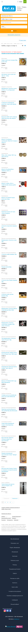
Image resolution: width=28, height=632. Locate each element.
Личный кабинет (15, 604)
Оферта (15, 573)
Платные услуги (15, 560)
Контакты (14, 582)
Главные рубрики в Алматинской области (10, 507)
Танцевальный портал (14, 569)
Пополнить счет (15, 543)
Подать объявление (15, 547)
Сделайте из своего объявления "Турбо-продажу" (12, 53)
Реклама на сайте (14, 578)
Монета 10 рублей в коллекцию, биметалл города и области (9, 141)
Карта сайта (15, 587)
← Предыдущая (6, 498)
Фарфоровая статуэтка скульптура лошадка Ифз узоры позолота (7, 324)
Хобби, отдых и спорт (6, 509)
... (12, 502)
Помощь (15, 564)
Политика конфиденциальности (15, 595)
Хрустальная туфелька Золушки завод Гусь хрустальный (7, 439)
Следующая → (15, 498)
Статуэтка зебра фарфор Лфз (9, 254)
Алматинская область (6, 513)
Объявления (15, 551)
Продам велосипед (6, 267)
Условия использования (15, 591)
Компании (14, 556)
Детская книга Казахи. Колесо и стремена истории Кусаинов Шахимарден (9, 470)
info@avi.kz (16, 619)
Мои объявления (15, 539)
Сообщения (15, 600)
